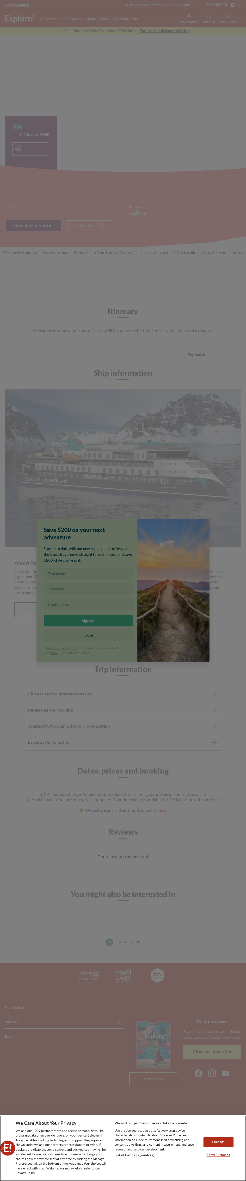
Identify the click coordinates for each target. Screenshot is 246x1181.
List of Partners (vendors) (134, 1155)
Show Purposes (218, 1155)
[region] (123, 1148)
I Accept (218, 1142)
